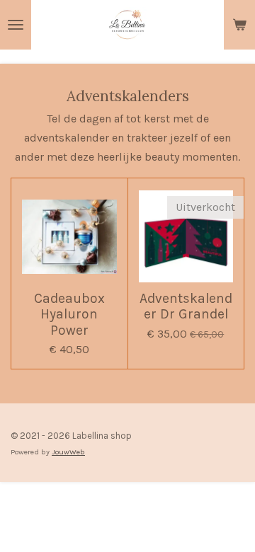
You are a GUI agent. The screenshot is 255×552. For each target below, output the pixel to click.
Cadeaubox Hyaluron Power (69, 314)
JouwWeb (68, 451)
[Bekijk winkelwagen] (239, 25)
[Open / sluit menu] (15, 25)
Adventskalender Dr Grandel (186, 306)
